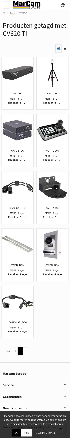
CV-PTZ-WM (52, 208)
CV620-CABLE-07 (18, 208)
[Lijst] (64, 48)
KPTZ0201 (52, 93)
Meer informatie (45, 432)
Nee (26, 432)
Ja (16, 432)
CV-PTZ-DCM (17, 265)
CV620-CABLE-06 (18, 322)
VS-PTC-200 (52, 150)
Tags (12, 13)
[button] (63, 5)
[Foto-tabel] (58, 48)
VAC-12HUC (17, 150)
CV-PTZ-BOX (52, 265)
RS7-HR (17, 93)
